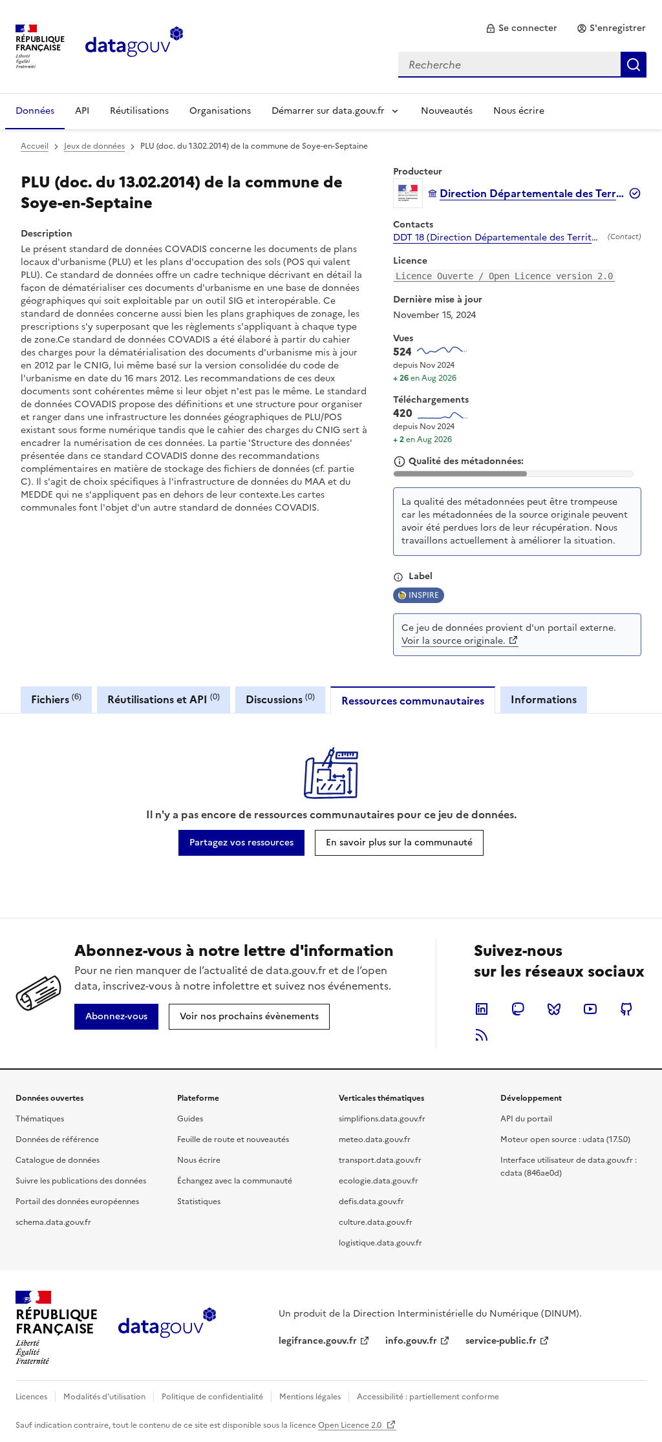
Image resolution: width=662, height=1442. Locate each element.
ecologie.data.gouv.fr (378, 1181)
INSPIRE (424, 595)
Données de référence (57, 1139)
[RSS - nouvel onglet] (482, 1035)
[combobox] (522, 65)
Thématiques (40, 1119)
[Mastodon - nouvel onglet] (518, 1009)
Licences (31, 1397)
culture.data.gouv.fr (375, 1222)
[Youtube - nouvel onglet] (590, 1009)
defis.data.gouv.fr (371, 1201)
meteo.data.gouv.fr (375, 1139)
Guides (190, 1119)
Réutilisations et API (163, 699)
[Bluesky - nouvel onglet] (554, 1009)
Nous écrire (518, 111)
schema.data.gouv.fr (53, 1222)
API (82, 111)
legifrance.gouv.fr (318, 1341)
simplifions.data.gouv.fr (382, 1119)
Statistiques (198, 1201)
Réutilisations (139, 111)
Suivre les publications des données (81, 1181)
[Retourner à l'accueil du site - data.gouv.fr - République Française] (167, 1327)
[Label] (398, 577)
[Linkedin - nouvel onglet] (482, 1009)
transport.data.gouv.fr (380, 1160)
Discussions (280, 699)
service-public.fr (501, 1341)
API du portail (526, 1119)
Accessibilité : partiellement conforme (428, 1397)
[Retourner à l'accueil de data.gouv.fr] (134, 45)
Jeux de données (94, 146)
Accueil (34, 146)
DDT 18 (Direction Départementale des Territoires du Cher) (498, 237)
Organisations (220, 111)
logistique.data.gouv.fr (380, 1243)
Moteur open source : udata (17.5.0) (565, 1139)
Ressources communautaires (412, 700)
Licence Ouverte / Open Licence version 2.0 (504, 276)
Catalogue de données (58, 1160)
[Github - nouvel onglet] (626, 1009)
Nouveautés (447, 111)
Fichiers (56, 699)
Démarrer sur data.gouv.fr (328, 111)
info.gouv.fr (411, 1341)
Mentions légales (310, 1397)
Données (35, 111)
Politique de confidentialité (212, 1397)
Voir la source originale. (453, 641)
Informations (544, 699)
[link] (521, 28)
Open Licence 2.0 (350, 1425)
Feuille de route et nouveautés (233, 1139)
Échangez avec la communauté (234, 1181)
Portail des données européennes (77, 1201)
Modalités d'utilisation (104, 1397)
